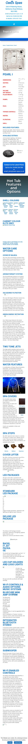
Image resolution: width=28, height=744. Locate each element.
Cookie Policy (18, 742)
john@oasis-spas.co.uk (16, 13)
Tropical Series (9, 45)
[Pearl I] (14, 70)
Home (4, 45)
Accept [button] (10, 742)
